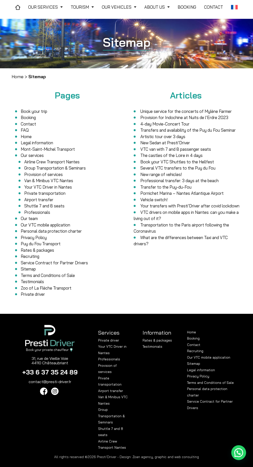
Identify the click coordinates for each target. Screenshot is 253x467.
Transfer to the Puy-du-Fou (165, 187)
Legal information (37, 142)
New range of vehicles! (161, 174)
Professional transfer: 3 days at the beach (179, 180)
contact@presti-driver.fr (50, 381)
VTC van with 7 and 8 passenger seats (175, 149)
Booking (28, 117)
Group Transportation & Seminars (55, 168)
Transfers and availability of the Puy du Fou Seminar (188, 130)
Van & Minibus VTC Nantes (48, 180)
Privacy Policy (34, 237)
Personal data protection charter (51, 231)
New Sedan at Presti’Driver (165, 142)
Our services (32, 155)
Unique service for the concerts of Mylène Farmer (186, 111)
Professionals (37, 212)
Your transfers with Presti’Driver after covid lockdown (189, 205)
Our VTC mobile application (45, 224)
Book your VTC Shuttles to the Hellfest (177, 161)
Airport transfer (38, 199)
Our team (29, 218)
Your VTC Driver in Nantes (48, 187)
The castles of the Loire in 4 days (171, 155)
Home (17, 76)
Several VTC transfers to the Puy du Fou (177, 168)
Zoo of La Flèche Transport (46, 288)
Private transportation (44, 193)
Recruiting (30, 256)
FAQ (25, 130)
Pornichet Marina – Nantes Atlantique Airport (182, 193)
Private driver (33, 294)
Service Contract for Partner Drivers (54, 262)
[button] (238, 452)
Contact (28, 123)
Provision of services (43, 174)
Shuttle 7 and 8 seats (44, 205)
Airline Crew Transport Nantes (52, 161)
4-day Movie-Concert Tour (165, 123)
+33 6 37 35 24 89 (50, 372)
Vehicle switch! (154, 199)
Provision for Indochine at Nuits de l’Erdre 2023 (184, 117)
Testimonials (32, 281)
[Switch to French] (234, 7)
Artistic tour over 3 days (162, 136)
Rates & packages (37, 250)
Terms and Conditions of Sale (48, 275)
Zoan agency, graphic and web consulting (165, 457)
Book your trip (34, 111)
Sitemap (28, 268)
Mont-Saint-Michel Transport (48, 149)
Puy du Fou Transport (41, 243)
